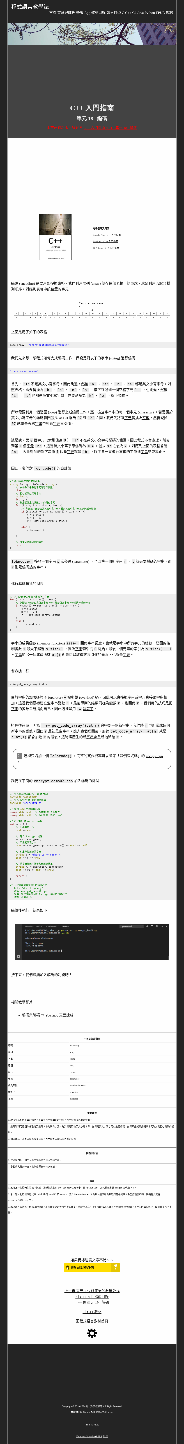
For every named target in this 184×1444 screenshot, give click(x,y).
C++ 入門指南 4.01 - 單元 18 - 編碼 (110, 128)
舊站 (169, 13)
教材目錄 (98, 13)
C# (134, 13)
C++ (128, 13)
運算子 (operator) (49, 697)
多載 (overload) (82, 697)
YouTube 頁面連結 (59, 1015)
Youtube (90, 1436)
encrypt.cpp (154, 756)
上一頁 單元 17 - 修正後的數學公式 (92, 1291)
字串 (108, 412)
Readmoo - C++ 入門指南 (105, 241)
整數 (146, 418)
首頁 (52, 13)
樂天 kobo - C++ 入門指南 (106, 248)
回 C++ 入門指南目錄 (92, 1297)
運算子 (88, 709)
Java (140, 13)
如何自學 (114, 13)
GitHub (98, 1436)
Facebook (81, 1436)
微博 (105, 1436)
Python (150, 13)
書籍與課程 (66, 13)
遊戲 (79, 13)
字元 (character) (142, 412)
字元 (65, 289)
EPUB (160, 13)
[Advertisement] (92, 71)
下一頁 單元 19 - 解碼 (92, 1302)
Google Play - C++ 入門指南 (107, 235)
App (87, 13)
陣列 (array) (92, 283)
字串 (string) (110, 358)
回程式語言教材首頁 (92, 1321)
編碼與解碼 (31, 1015)
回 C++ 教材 (92, 1312)
